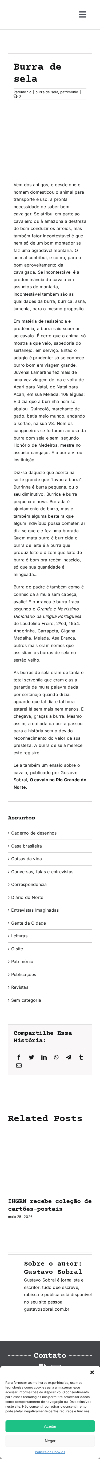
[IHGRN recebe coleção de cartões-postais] (50, 1132)
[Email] (19, 1066)
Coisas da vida (26, 858)
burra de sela (46, 92)
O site (17, 948)
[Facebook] (19, 1057)
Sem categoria (26, 1000)
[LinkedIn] (44, 1057)
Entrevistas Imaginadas (35, 910)
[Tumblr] (81, 1057)
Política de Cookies (50, 1452)
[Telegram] (68, 1057)
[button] (92, 1372)
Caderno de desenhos (34, 833)
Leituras (19, 935)
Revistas (19, 987)
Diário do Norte (27, 897)
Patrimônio (22, 92)
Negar (50, 1441)
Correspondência (29, 884)
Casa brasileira (26, 846)
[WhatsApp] (56, 1057)
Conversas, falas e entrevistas (42, 871)
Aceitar (50, 1426)
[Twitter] (31, 1057)
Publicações (23, 974)
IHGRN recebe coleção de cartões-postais (50, 1205)
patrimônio (69, 92)
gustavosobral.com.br (47, 1309)
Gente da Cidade (28, 923)
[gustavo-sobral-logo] (18, 6)
